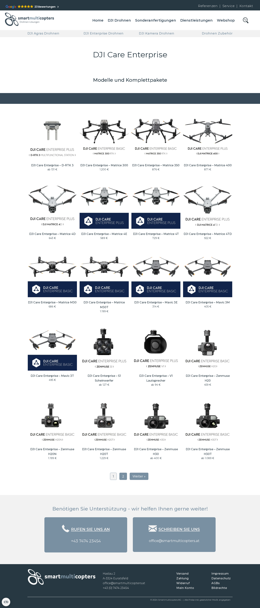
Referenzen (208, 6)
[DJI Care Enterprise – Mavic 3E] (156, 282)
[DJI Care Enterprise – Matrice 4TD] (207, 211)
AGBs (215, 583)
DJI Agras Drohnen (43, 33)
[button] (86, 546)
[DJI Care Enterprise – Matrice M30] (52, 282)
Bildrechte (219, 588)
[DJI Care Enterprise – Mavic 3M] (207, 282)
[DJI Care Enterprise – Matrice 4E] (104, 211)
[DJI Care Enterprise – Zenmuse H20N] (52, 429)
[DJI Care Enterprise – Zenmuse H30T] (207, 429)
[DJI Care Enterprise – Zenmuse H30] (156, 429)
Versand (182, 573)
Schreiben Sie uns (179, 529)
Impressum (220, 573)
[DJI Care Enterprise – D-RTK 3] (52, 142)
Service (229, 6)
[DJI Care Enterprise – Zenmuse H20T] (104, 429)
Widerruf (183, 583)
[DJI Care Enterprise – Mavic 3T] (52, 355)
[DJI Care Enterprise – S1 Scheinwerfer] (104, 355)
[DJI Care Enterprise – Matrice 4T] (156, 211)
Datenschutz (221, 578)
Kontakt (246, 6)
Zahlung (182, 578)
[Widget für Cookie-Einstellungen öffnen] (6, 602)
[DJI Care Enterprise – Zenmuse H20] (207, 355)
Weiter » (139, 476)
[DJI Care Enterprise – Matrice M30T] (104, 282)
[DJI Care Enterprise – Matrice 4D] (52, 211)
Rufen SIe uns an (90, 529)
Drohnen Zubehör (217, 33)
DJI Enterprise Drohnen (103, 33)
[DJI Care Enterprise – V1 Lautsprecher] (156, 355)
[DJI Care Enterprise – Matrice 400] (207, 142)
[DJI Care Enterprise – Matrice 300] (104, 142)
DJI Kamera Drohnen (156, 33)
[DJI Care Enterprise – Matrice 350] (156, 142)
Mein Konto (185, 588)
